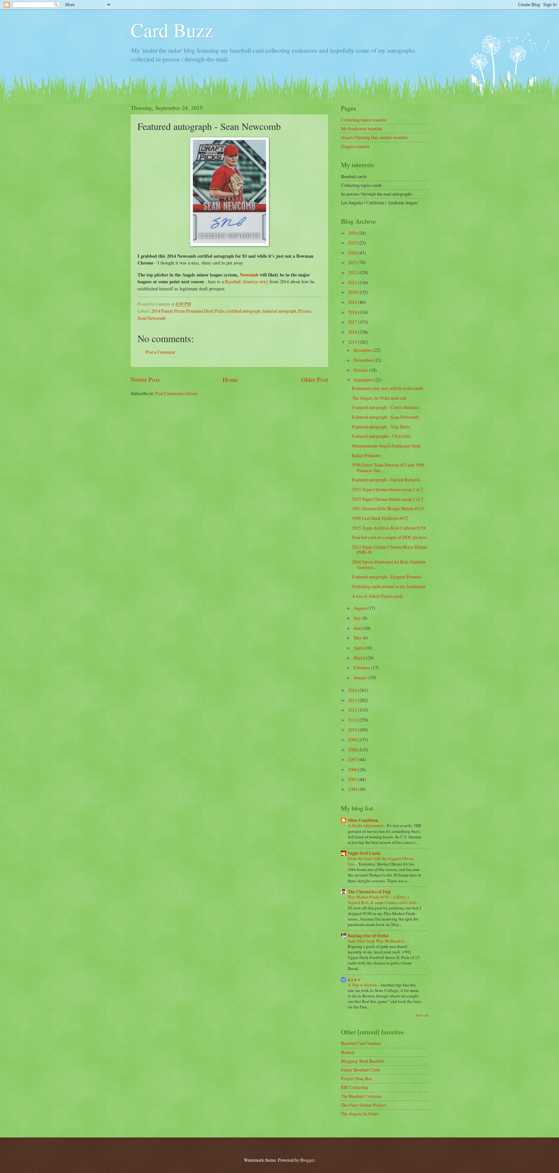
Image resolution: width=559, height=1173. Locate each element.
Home (230, 379)
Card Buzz (172, 30)
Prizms (304, 311)
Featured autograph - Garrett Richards (386, 480)
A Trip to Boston (363, 985)
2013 (353, 700)
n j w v (354, 979)
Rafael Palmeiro (366, 455)
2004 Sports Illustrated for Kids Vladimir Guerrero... (389, 564)
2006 (353, 769)
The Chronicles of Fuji (369, 891)
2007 (353, 759)
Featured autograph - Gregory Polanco (386, 577)
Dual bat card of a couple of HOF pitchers (389, 537)
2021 (353, 282)
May (358, 638)
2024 (353, 253)
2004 (353, 789)
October (361, 370)
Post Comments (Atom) (176, 393)
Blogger (307, 1160)
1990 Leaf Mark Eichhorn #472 (380, 518)
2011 (353, 720)
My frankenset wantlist (361, 128)
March (360, 658)
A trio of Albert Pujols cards (377, 596)
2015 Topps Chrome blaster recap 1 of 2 (387, 499)
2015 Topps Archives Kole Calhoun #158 (389, 528)
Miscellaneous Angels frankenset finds (386, 446)
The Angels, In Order (360, 1114)
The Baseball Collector (361, 1096)
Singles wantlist (355, 146)
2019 (353, 302)
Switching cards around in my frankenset (388, 586)
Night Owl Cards (364, 853)
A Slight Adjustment (366, 825)
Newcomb (249, 274)
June (358, 628)
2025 (353, 243)
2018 (353, 312)
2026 (353, 233)
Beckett (348, 1052)
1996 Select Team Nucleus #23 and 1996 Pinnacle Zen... (388, 467)
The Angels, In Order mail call (379, 398)
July (358, 618)
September (364, 380)
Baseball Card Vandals (361, 1043)
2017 (353, 322)
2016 (353, 332)
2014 (353, 690)
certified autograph (243, 311)
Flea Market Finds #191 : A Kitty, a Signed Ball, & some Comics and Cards (382, 899)
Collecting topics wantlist (364, 120)
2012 (353, 710)
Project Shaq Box (356, 1078)
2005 (353, 779)
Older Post (314, 379)
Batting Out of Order (368, 935)
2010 (353, 729)
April (359, 648)
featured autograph (279, 311)
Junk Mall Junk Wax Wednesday (377, 941)
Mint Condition (363, 820)
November (364, 360)
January (361, 677)
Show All (422, 1015)
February (362, 667)
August (360, 608)
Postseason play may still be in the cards (387, 388)
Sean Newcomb (151, 318)
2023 (353, 262)
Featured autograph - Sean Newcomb (385, 417)
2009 (353, 740)
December (363, 350)
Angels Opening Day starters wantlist (374, 137)
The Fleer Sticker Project (363, 1105)
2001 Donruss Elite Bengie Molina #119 (388, 508)
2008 (353, 750)
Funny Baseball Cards (360, 1070)
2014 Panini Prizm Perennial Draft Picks (188, 311)
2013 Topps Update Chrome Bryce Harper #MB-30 (389, 549)
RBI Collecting (354, 1087)
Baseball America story (246, 281)
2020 (353, 292)
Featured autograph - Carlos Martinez (385, 407)
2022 (353, 272)
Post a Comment (160, 352)
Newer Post (145, 379)
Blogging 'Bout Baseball (362, 1061)
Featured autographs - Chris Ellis (381, 436)
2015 (353, 342)
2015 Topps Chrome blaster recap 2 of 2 (387, 489)
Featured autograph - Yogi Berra (381, 427)
